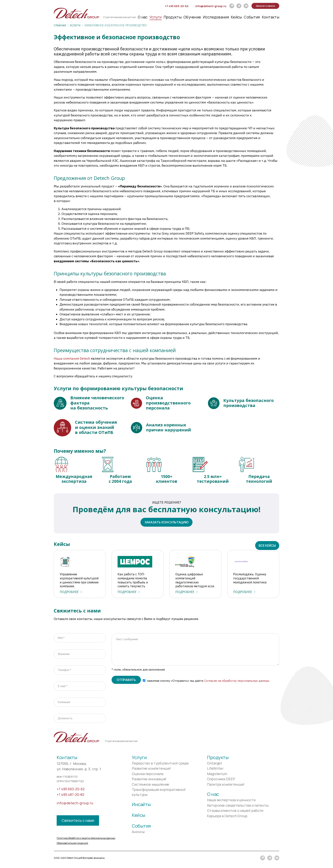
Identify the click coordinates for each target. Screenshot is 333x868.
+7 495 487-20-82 (70, 794)
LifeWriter (215, 768)
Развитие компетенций (151, 768)
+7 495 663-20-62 (176, 6)
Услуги (156, 17)
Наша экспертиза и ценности (231, 800)
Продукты (173, 17)
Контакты (270, 17)
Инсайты (141, 804)
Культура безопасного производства (248, 402)
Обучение (192, 17)
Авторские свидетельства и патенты (237, 805)
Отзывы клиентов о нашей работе (235, 810)
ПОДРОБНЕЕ (69, 592)
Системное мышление (150, 784)
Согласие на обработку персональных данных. (237, 681)
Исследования (216, 17)
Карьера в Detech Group (227, 816)
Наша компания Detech (72, 358)
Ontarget (214, 763)
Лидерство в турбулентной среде (160, 763)
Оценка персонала (147, 773)
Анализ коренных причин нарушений (168, 427)
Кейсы (236, 17)
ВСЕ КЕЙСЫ (267, 545)
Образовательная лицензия (72, 843)
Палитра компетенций (225, 784)
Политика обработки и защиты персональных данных (86, 838)
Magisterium (217, 773)
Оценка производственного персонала (168, 403)
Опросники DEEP (221, 779)
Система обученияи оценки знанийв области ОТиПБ (96, 427)
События (252, 17)
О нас (143, 17)
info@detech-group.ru (210, 6)
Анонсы (138, 831)
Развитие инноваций (149, 779)
